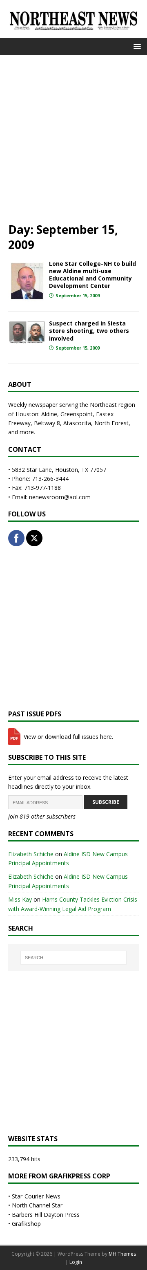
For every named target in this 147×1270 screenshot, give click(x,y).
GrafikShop (26, 1223)
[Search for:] (73, 958)
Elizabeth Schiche (30, 854)
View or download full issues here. (67, 736)
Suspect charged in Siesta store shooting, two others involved (89, 330)
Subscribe (105, 802)
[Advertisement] (73, 137)
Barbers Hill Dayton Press (46, 1214)
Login (75, 1262)
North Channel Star (37, 1205)
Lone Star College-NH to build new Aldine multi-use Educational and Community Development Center (92, 275)
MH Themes (122, 1253)
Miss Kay (20, 899)
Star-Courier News (36, 1196)
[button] (136, 46)
